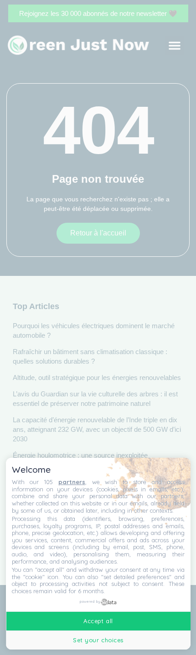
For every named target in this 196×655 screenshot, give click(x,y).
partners (71, 481)
